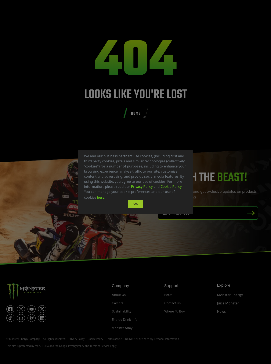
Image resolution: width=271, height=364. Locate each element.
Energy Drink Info (124, 319)
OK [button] (135, 204)
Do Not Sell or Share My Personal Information (152, 339)
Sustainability (121, 311)
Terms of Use (114, 339)
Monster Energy (230, 295)
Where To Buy (174, 311)
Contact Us (172, 303)
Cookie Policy (170, 186)
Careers (117, 303)
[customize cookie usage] (110, 198)
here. (101, 197)
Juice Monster (228, 303)
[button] (107, 197)
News (221, 311)
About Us (119, 294)
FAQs (168, 294)
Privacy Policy (142, 186)
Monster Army (122, 327)
